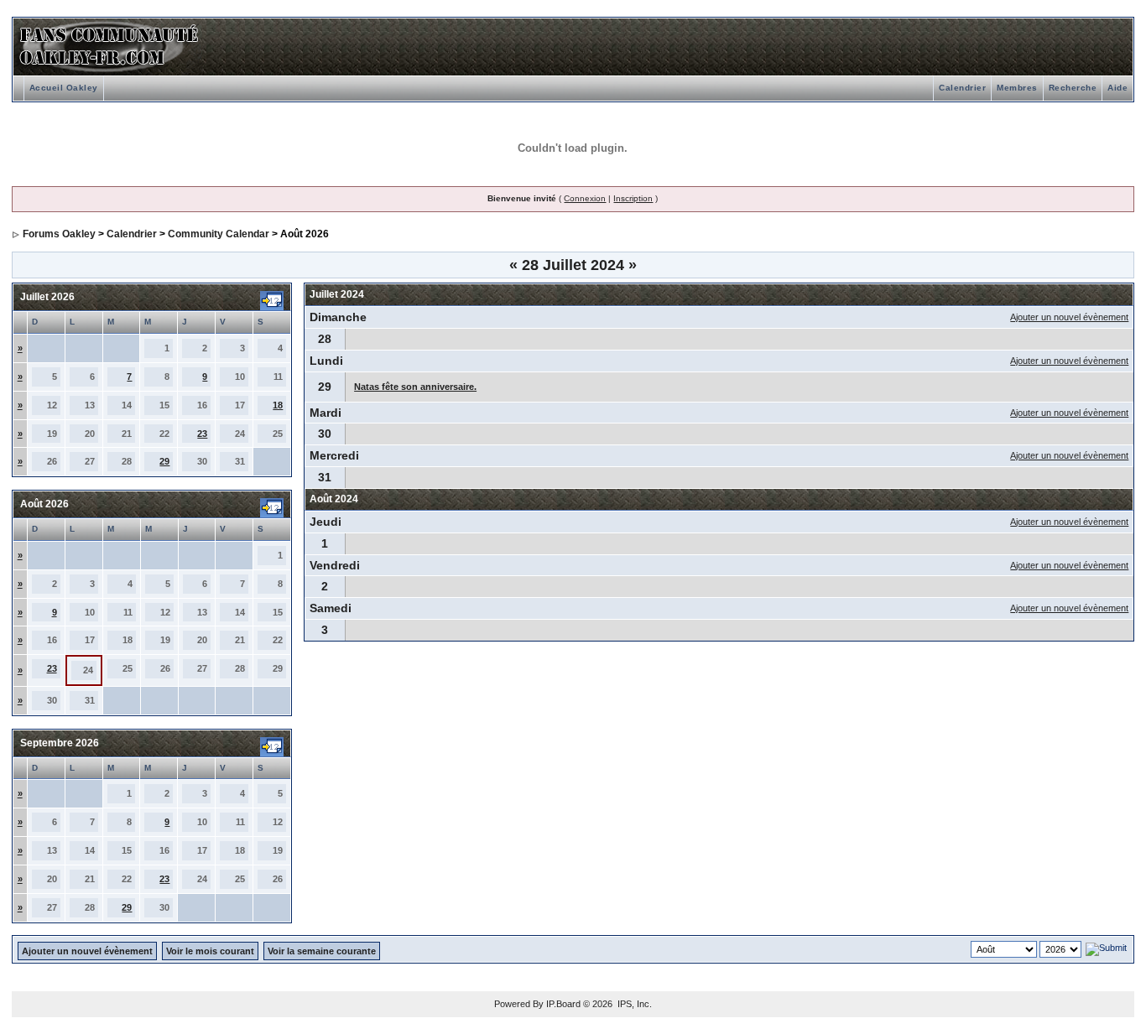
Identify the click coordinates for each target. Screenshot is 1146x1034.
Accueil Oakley (63, 87)
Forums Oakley (59, 234)
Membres (1017, 87)
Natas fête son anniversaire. (415, 387)
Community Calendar (218, 234)
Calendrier (962, 87)
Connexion (585, 198)
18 (278, 405)
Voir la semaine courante (322, 951)
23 (202, 434)
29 (164, 461)
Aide (1117, 87)
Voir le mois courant (210, 951)
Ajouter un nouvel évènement (1069, 317)
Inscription (633, 198)
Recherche (1073, 87)
